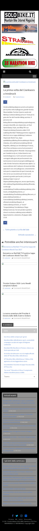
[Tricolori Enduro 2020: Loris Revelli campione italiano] (19, 264)
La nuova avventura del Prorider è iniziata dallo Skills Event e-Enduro (17, 314)
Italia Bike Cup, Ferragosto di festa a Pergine (17, 431)
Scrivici (21, 519)
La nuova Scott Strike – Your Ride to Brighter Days (19, 437)
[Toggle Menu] (34, 76)
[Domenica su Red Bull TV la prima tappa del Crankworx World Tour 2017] (19, 247)
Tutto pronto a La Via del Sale (16, 229)
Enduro (6, 86)
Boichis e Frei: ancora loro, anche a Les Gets (17, 503)
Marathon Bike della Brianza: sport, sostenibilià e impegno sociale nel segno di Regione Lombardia (19, 342)
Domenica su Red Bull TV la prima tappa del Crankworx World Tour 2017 (19, 254)
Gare (6, 330)
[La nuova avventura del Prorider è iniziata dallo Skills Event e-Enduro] (19, 294)
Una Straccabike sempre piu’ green (15, 337)
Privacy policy (28, 519)
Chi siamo (11, 519)
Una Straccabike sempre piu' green (14, 489)
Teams (7, 376)
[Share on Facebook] (5, 102)
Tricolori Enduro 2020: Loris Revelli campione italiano (17, 284)
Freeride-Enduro (19, 97)
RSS (16, 519)
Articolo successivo (27, 234)
